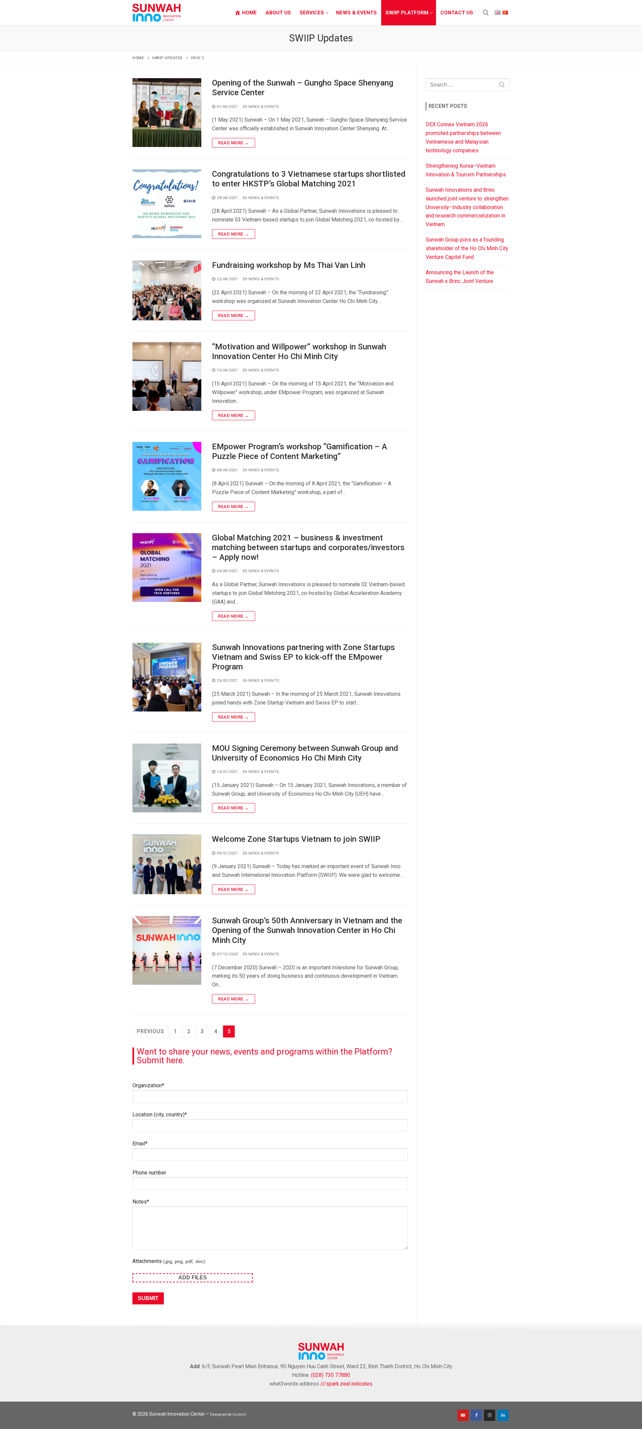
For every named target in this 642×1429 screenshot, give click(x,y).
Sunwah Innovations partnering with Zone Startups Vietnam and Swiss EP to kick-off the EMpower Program (303, 657)
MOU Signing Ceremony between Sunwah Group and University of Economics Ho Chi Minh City (305, 753)
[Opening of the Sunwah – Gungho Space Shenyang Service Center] (166, 113)
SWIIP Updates (167, 57)
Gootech (239, 1414)
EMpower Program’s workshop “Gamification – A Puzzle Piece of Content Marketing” (299, 451)
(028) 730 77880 (330, 1375)
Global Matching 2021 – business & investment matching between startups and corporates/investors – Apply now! (308, 547)
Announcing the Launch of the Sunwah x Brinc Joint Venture (460, 276)
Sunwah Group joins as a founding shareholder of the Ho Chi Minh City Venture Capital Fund (467, 248)
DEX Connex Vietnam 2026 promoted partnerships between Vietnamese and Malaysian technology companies (463, 137)
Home (138, 57)
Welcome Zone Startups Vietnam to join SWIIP (296, 839)
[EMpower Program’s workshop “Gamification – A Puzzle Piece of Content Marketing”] (166, 476)
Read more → (233, 142)
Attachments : (169, 1261)
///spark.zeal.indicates (346, 1384)
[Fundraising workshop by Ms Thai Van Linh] (166, 290)
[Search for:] (468, 84)
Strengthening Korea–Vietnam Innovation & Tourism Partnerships (466, 170)
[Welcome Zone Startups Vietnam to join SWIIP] (166, 864)
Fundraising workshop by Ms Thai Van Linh (288, 265)
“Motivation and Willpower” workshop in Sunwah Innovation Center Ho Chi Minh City (299, 351)
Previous (150, 1031)
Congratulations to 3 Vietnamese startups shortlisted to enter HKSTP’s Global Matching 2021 (309, 178)
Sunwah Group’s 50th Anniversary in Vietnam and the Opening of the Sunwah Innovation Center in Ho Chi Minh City (307, 930)
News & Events (263, 106)
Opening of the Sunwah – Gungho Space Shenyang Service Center (302, 87)
